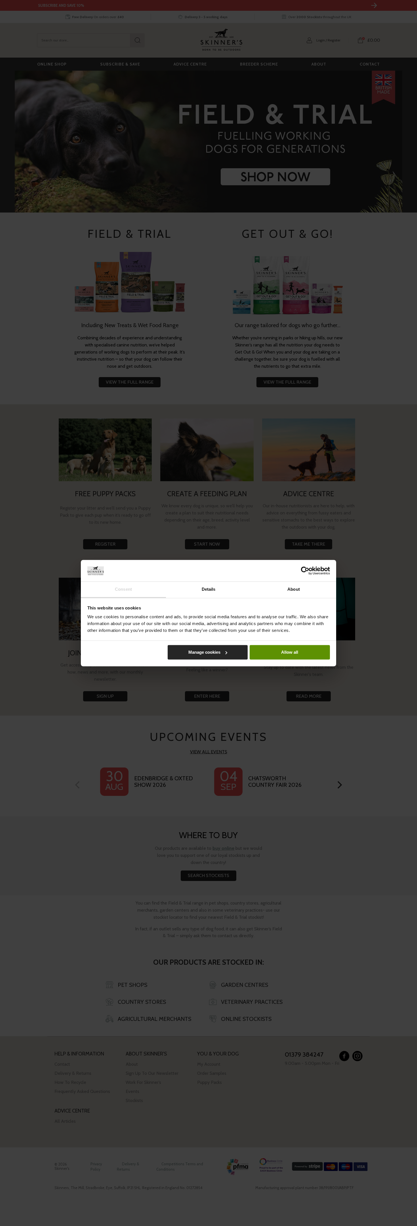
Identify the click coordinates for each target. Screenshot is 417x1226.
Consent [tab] (123, 589)
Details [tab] (209, 589)
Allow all (289, 652)
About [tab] (293, 589)
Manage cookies (204, 652)
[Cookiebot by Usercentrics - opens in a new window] (305, 570)
